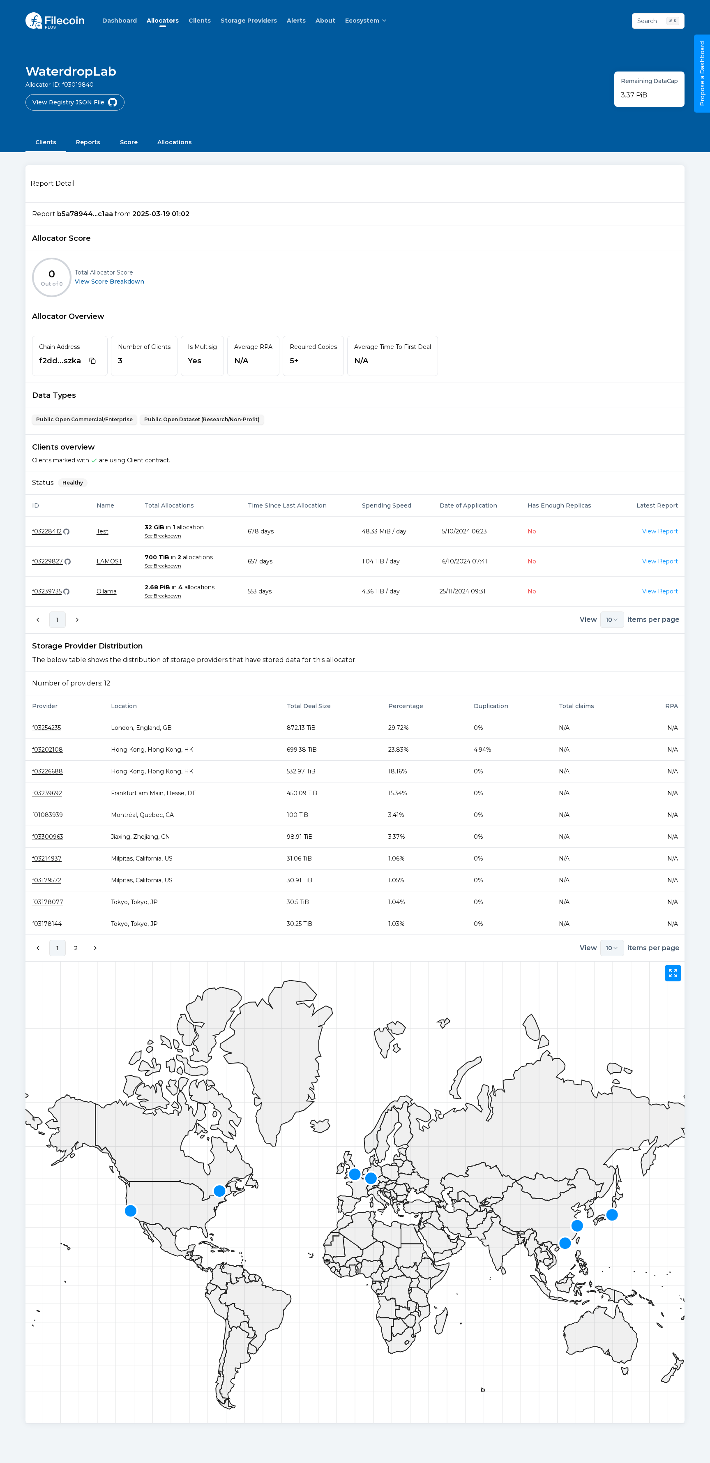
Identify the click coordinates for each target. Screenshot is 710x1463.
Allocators (163, 20)
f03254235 (46, 728)
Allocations (174, 142)
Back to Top (669, 1448)
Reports (88, 142)
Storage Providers (249, 20)
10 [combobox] (609, 619)
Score (129, 142)
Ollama (107, 591)
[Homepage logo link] (54, 20)
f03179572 (46, 880)
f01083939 (47, 815)
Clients (200, 20)
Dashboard (119, 20)
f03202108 (47, 749)
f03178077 (47, 902)
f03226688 (47, 771)
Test (102, 531)
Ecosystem (362, 20)
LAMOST (109, 561)
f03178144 (47, 924)
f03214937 (47, 858)
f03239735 (47, 591)
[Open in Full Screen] (673, 973)
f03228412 (47, 531)
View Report (660, 531)
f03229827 (47, 561)
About (325, 20)
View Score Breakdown (109, 281)
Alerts (296, 20)
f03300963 (47, 836)
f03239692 (47, 793)
